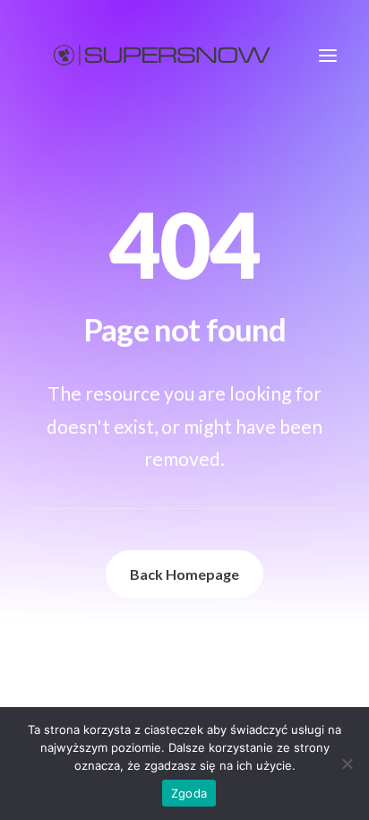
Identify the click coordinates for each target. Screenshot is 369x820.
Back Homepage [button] (184, 574)
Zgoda (189, 793)
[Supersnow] (162, 55)
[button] (328, 55)
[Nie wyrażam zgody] (347, 764)
